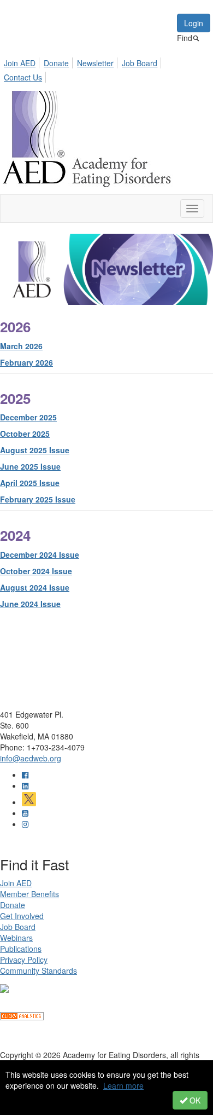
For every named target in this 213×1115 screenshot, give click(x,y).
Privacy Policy (24, 959)
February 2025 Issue (37, 499)
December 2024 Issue (39, 554)
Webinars (16, 937)
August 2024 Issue (34, 587)
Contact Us (23, 77)
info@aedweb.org (30, 758)
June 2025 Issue (30, 466)
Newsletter (95, 62)
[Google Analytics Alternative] (22, 1014)
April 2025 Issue (30, 482)
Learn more (123, 1085)
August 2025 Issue (34, 449)
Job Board (139, 62)
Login (193, 23)
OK (193, 1100)
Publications (21, 948)
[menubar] (106, 68)
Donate (56, 62)
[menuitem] (23, 61)
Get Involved (22, 915)
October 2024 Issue (36, 570)
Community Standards (38, 970)
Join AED (20, 62)
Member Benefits (29, 893)
